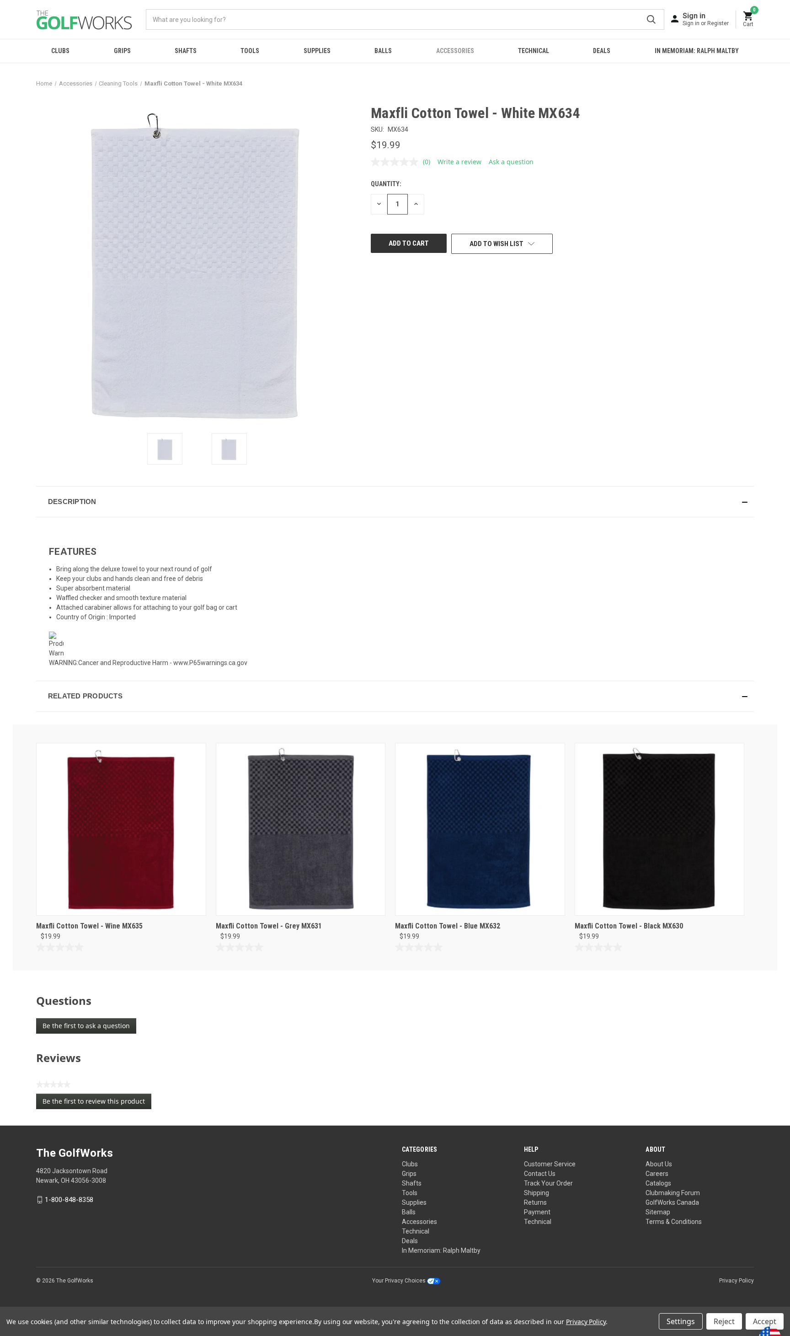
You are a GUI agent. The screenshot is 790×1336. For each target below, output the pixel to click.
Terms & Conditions (674, 1221)
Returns (535, 1202)
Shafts (186, 50)
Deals (601, 50)
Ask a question (511, 161)
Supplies (317, 50)
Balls (383, 50)
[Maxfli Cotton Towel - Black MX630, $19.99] (659, 829)
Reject (724, 1321)
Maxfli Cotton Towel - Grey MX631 (269, 926)
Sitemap (658, 1212)
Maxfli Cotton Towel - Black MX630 (629, 926)
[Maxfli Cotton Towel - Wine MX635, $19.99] (121, 829)
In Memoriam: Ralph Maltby (697, 50)
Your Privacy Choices (399, 1280)
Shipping (536, 1192)
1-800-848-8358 (69, 1200)
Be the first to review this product (97, 1103)
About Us (659, 1164)
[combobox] (405, 19)
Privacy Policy (736, 1280)
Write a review (459, 161)
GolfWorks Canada (672, 1202)
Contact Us (539, 1173)
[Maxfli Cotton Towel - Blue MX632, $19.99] (480, 829)
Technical (533, 50)
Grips (122, 50)
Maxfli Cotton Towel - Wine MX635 (89, 926)
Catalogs (658, 1183)
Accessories (455, 50)
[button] (395, 501)
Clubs (60, 50)
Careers (657, 1173)
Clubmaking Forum (673, 1192)
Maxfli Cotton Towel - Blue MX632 (447, 926)
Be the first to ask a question (86, 1025)
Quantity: (386, 184)
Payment (537, 1212)
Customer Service (550, 1164)
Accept (764, 1321)
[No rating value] (397, 162)
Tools (249, 50)
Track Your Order (548, 1183)
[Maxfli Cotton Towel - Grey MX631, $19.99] (301, 829)
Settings (681, 1321)
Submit (651, 19)
